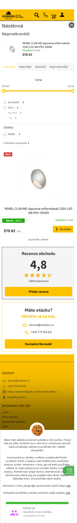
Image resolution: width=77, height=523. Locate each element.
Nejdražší (40, 67)
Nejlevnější (25, 67)
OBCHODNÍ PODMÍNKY (14, 422)
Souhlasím (38, 505)
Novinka (14, 113)
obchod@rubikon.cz (18, 381)
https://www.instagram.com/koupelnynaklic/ (32, 392)
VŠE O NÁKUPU (10, 417)
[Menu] (71, 25)
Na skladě (16, 102)
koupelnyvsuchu (16, 397)
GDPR (5, 427)
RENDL (14, 134)
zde (68, 485)
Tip (12, 118)
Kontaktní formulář (38, 344)
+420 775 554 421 (16, 386)
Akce (13, 108)
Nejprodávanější (59, 67)
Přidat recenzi (38, 291)
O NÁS (5, 412)
